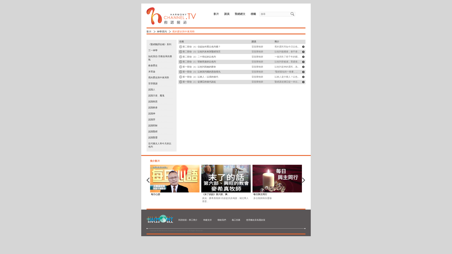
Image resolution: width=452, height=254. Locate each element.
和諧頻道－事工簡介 (187, 220)
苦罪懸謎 (152, 83)
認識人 (151, 89)
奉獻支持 (207, 220)
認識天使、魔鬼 (156, 95)
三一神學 (152, 50)
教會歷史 (152, 65)
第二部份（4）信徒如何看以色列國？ (201, 46)
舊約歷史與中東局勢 (158, 77)
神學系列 (162, 31)
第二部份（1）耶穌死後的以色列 (199, 61)
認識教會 (152, 107)
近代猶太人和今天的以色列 (159, 145)
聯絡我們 (222, 220)
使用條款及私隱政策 (255, 220)
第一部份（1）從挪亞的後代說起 (199, 81)
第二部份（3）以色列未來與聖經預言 (201, 51)
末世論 (151, 71)
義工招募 (236, 220)
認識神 (151, 113)
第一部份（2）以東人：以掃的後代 (200, 76)
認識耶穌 (152, 125)
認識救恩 (152, 101)
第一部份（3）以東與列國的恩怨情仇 (201, 71)
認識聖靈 (152, 137)
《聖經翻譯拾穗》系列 (159, 44)
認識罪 (151, 119)
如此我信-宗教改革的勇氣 (160, 58)
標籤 (253, 13)
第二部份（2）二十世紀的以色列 (199, 56)
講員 (227, 13)
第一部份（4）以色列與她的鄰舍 (199, 66)
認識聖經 (152, 131)
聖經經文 (240, 13)
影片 (216, 13)
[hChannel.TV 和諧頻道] (171, 23)
